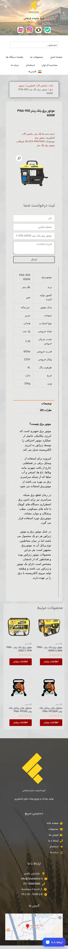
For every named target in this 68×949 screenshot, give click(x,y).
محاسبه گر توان (49, 65)
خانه (51, 85)
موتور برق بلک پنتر (46, 145)
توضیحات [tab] (46, 403)
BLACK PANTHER (34, 141)
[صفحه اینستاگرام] (29, 30)
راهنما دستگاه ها (14, 57)
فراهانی (20, 141)
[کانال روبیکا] (38, 30)
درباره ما (15, 65)
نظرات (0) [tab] (46, 410)
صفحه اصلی (56, 57)
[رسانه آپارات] (20, 30)
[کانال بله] (47, 30)
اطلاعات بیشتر (51, 662)
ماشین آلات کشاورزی (36, 85)
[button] (19, 158)
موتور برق (40, 137)
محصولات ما (36, 57)
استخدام (30, 65)
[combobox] (34, 45)
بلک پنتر (38, 133)
